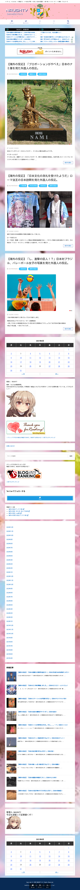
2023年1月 (9, 572)
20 (49, 362)
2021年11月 (9, 629)
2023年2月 (9, 568)
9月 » (56, 373)
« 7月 (23, 373)
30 (11, 370)
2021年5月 (9, 654)
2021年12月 (9, 625)
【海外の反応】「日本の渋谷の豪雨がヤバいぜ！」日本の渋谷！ (37, 711)
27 (49, 366)
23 (11, 366)
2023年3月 (9, 564)
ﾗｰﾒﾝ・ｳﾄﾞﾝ (53, 1)
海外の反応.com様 (14, 513)
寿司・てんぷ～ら (63, 1)
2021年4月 (9, 658)
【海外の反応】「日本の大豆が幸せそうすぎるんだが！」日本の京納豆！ (40, 790)
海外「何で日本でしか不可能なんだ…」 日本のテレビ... (55, 39)
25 (30, 366)
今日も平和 (28, 1)
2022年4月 (9, 609)
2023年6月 (9, 551)
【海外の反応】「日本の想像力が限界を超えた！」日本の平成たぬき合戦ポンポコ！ (43, 672)
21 (59, 362)
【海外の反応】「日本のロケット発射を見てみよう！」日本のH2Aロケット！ (41, 738)
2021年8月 (9, 642)
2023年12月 (9, 527)
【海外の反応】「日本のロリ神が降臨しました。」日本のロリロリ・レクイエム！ (43, 685)
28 (59, 366)
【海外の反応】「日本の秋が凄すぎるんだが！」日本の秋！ (36, 751)
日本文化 (23, 74)
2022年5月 (9, 605)
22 (69, 362)
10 (21, 358)
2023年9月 (9, 539)
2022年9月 (9, 588)
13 (49, 358)
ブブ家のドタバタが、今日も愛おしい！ (51, 32)
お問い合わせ (10, 446)
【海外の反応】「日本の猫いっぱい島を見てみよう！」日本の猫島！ (39, 764)
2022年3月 (9, 613)
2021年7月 (9, 646)
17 (21, 362)
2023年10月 (9, 535)
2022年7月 (9, 596)
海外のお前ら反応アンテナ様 (17, 515)
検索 (71, 456)
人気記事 (23, 185)
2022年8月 (9, 592)
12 (40, 358)
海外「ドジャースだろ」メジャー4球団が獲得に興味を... (55, 41)
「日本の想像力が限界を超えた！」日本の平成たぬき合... (21, 32)
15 (69, 358)
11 (30, 358)
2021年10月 (9, 633)
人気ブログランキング (12, 482)
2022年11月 (9, 580)
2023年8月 (9, 543)
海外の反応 (42, 74)
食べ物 (46, 1)
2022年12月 (9, 576)
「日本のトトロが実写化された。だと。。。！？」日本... (21, 41)
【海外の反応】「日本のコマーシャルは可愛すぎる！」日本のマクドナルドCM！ (42, 698)
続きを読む (68, 162)
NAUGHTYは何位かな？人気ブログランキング (43, 437)
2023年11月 (9, 531)
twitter (14, 1)
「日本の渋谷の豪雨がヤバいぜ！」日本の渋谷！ (18, 39)
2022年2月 (9, 617)
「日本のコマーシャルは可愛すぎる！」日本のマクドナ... (21, 37)
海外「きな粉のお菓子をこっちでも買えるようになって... (56, 37)
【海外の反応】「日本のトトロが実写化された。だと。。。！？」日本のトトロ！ (43, 725)
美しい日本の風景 (38, 1)
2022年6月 (9, 601)
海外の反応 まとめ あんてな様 (18, 511)
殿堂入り (21, 1)
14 (59, 358)
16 (11, 362)
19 (40, 362)
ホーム (8, 1)
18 (30, 362)
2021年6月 (9, 650)
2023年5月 (9, 556)
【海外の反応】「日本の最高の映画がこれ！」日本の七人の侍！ (37, 777)
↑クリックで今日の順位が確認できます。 (18, 437)
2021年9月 (9, 637)
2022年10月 (9, 584)
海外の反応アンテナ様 (15, 509)
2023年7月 (9, 547)
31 (21, 370)
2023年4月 (9, 560)
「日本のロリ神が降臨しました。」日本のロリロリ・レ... (21, 34)
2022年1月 (9, 621)
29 (69, 366)
